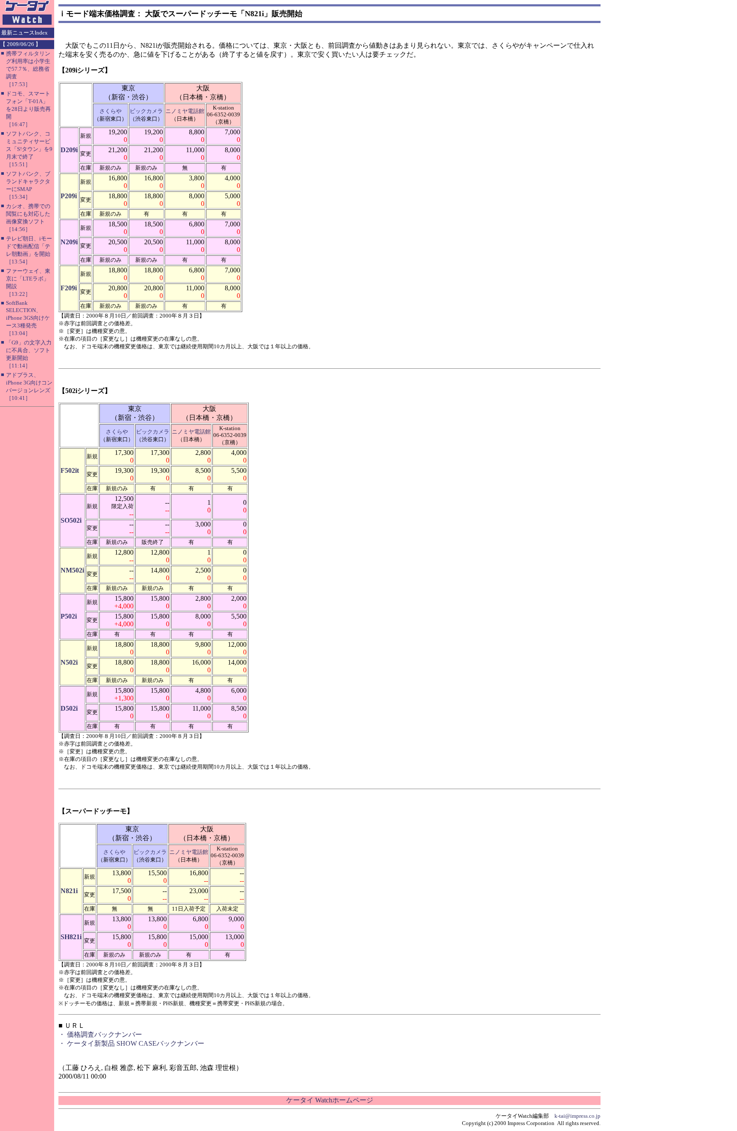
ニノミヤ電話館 (184, 111)
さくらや (110, 111)
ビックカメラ (146, 111)
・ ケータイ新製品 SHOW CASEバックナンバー (131, 1043)
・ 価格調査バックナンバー (100, 1034)
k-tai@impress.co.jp (577, 1116)
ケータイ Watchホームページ (329, 1100)
